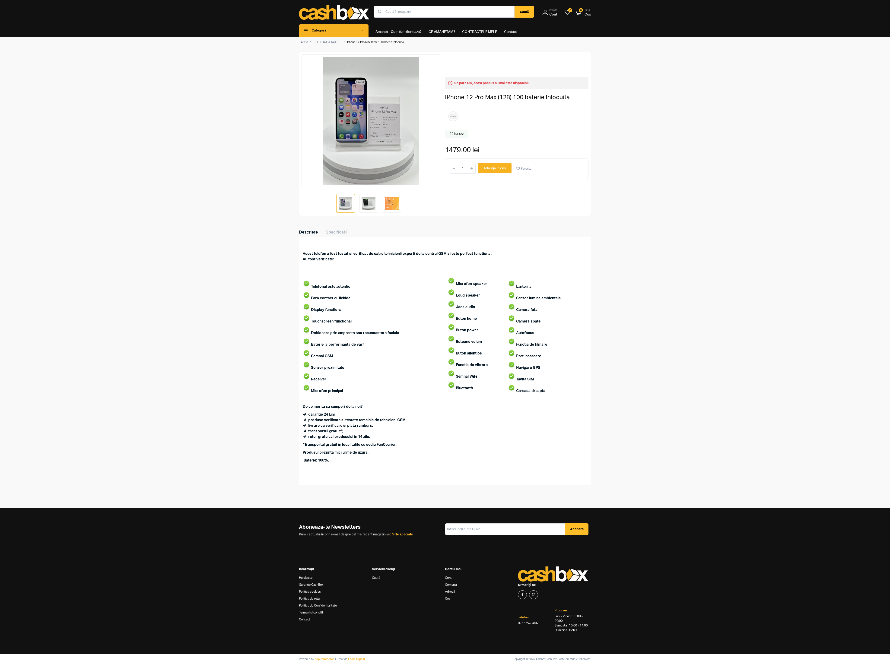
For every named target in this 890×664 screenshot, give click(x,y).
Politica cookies (310, 591)
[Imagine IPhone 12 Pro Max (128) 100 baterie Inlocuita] (371, 121)
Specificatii (336, 232)
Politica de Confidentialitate (318, 605)
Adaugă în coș (494, 168)
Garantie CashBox (311, 584)
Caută (524, 12)
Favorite (526, 168)
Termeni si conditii (311, 612)
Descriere (308, 232)
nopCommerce (324, 659)
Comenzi (451, 584)
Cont (448, 577)
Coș (448, 598)
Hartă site (305, 577)
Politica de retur (310, 598)
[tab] (311, 232)
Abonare (577, 529)
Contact (304, 619)
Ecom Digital (356, 659)
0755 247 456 (528, 623)
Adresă (450, 591)
